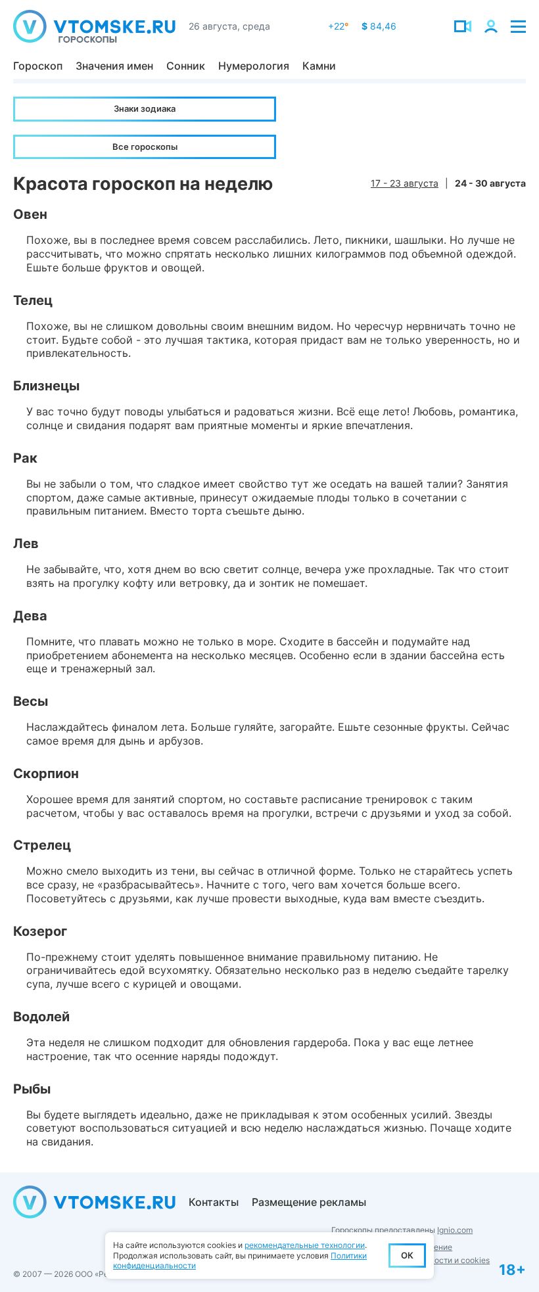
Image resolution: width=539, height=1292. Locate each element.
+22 (338, 26)
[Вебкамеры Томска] (462, 26)
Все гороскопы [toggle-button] (144, 146)
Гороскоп (37, 65)
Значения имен (114, 65)
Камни (319, 65)
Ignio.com (455, 1230)
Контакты (214, 1202)
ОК (407, 1255)
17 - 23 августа (404, 183)
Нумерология (253, 65)
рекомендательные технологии (305, 1245)
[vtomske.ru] (94, 26)
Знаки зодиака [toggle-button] (145, 108)
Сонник (185, 65)
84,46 (379, 26)
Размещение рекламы (309, 1202)
